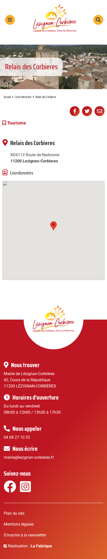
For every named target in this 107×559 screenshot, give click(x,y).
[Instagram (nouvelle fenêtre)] (25, 489)
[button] (53, 225)
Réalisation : (30, 546)
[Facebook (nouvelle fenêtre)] (9, 489)
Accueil (7, 97)
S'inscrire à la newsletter (25, 535)
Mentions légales (19, 524)
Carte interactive (23, 97)
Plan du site (14, 513)
